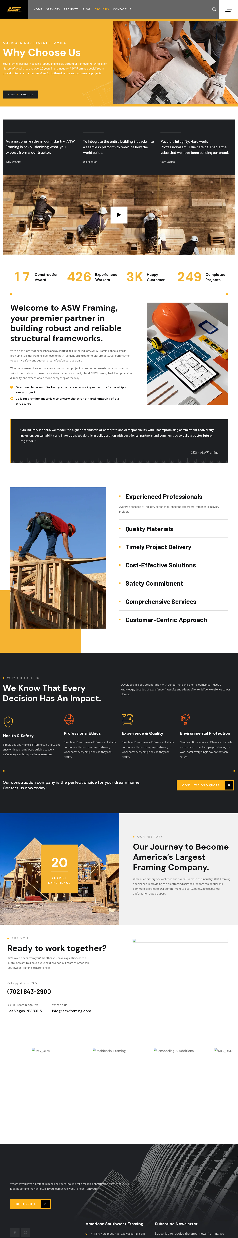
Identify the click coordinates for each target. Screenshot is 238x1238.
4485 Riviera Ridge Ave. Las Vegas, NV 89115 (118, 1233)
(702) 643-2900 (29, 991)
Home (11, 94)
